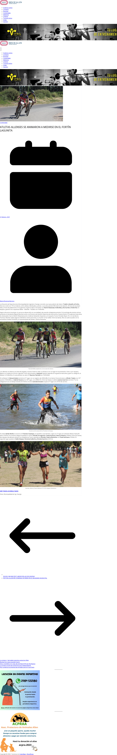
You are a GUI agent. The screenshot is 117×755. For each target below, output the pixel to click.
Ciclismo (5, 16)
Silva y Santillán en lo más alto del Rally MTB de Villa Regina (17, 664)
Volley (5, 20)
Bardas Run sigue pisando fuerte (10, 662)
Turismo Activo (7, 18)
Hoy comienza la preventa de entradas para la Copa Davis (17, 667)
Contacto (6, 9)
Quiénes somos (7, 8)
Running (5, 11)
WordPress (30, 754)
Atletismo (6, 15)
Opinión (5, 22)
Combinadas (7, 13)
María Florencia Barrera (7, 301)
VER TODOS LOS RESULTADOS (9, 491)
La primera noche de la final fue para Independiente (15, 665)
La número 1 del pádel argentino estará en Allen (14, 660)
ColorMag (23, 754)
